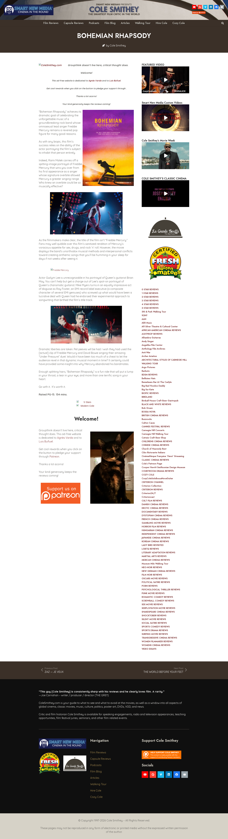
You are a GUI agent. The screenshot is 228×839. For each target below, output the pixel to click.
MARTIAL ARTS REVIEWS (154, 556)
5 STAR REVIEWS (150, 308)
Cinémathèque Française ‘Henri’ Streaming (163, 456)
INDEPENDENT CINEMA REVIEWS (158, 534)
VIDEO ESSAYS (149, 648)
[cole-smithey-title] (114, 10)
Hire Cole (95, 790)
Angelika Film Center (152, 345)
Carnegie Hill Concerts (153, 430)
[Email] (222, 7)
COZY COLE (148, 474)
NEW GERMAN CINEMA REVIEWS (158, 571)
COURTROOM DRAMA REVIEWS (158, 471)
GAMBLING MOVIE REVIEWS (156, 522)
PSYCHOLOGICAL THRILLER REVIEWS (161, 589)
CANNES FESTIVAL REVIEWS (156, 426)
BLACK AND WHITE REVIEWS (156, 404)
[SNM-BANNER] (28, 10)
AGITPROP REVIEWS (152, 333)
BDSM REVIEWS (149, 374)
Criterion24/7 (149, 493)
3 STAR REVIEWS (150, 300)
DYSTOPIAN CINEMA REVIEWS (157, 515)
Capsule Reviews (100, 758)
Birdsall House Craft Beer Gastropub (160, 400)
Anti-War (146, 352)
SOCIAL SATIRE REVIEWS (154, 622)
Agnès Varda (94, 80)
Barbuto (146, 371)
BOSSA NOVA (148, 411)
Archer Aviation (149, 356)
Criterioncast (148, 497)
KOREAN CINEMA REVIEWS (155, 541)
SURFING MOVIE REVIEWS (155, 634)
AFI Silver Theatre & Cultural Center (160, 326)
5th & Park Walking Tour (154, 311)
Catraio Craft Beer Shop (154, 437)
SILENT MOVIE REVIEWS (154, 619)
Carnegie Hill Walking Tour (155, 434)
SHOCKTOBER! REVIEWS (154, 615)
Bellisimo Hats (148, 378)
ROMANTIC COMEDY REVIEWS (157, 597)
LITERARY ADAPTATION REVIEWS (158, 552)
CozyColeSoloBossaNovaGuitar (157, 478)
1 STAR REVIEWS (150, 293)
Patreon (54, 456)
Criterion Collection (151, 485)
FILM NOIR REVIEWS (152, 574)
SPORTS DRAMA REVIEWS (155, 630)
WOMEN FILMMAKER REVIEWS (157, 641)
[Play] (165, 79)
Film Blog (96, 771)
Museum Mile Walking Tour (155, 563)
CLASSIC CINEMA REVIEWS (155, 459)
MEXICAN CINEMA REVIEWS (156, 559)
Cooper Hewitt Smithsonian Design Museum (163, 467)
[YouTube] (194, 7)
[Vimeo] (205, 7)
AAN (144, 319)
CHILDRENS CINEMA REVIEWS (157, 441)
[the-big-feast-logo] (165, 227)
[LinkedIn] (211, 7)
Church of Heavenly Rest (154, 448)
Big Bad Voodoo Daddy (153, 385)
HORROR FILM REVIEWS (154, 526)
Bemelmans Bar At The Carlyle (157, 382)
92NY (144, 315)
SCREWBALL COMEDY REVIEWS (158, 600)
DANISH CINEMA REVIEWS (155, 504)
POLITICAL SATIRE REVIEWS (156, 582)
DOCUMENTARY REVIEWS (155, 511)
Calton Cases (148, 422)
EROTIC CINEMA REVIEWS (155, 508)
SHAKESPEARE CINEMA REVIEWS (158, 611)
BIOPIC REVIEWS (150, 393)
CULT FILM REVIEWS (152, 500)
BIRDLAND (147, 396)
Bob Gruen (147, 408)
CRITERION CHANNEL (153, 482)
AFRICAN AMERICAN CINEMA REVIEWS (161, 330)
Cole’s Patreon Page (152, 463)
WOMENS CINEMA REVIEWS (156, 645)
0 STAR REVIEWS (150, 289)
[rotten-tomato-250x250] (165, 263)
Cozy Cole (96, 797)
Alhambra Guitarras (151, 337)
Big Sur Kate (148, 389)
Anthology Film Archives (153, 348)
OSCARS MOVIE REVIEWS (155, 578)
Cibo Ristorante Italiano (153, 452)
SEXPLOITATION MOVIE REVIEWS (158, 608)
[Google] (200, 7)
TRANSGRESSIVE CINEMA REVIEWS (159, 637)
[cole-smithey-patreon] (165, 755)
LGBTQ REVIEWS (150, 548)
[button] (222, 23)
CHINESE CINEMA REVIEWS (155, 445)
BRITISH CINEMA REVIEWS (155, 415)
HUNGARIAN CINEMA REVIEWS (157, 530)
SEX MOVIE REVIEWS (152, 604)
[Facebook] (216, 7)
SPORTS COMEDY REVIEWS (156, 626)
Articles (94, 777)
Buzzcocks (147, 419)
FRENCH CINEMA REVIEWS (155, 519)
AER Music (147, 322)
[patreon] (60, 493)
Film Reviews (98, 752)
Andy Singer (148, 341)
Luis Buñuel (114, 80)
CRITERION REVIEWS (152, 489)
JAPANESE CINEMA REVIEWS (156, 537)
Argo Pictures (148, 367)
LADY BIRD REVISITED (153, 545)
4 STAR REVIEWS (150, 304)
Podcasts (95, 765)
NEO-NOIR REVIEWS (152, 567)
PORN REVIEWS (150, 585)
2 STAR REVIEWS (150, 296)
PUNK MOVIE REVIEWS (153, 593)
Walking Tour (98, 784)
